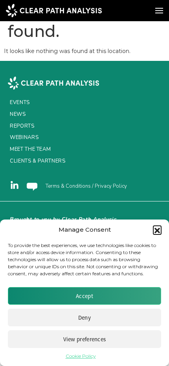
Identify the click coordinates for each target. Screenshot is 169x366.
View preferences (84, 339)
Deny (84, 317)
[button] (157, 230)
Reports (22, 126)
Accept (84, 296)
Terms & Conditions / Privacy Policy (86, 186)
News (18, 114)
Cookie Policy (81, 356)
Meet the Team (30, 149)
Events (20, 102)
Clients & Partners (38, 161)
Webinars (24, 137)
